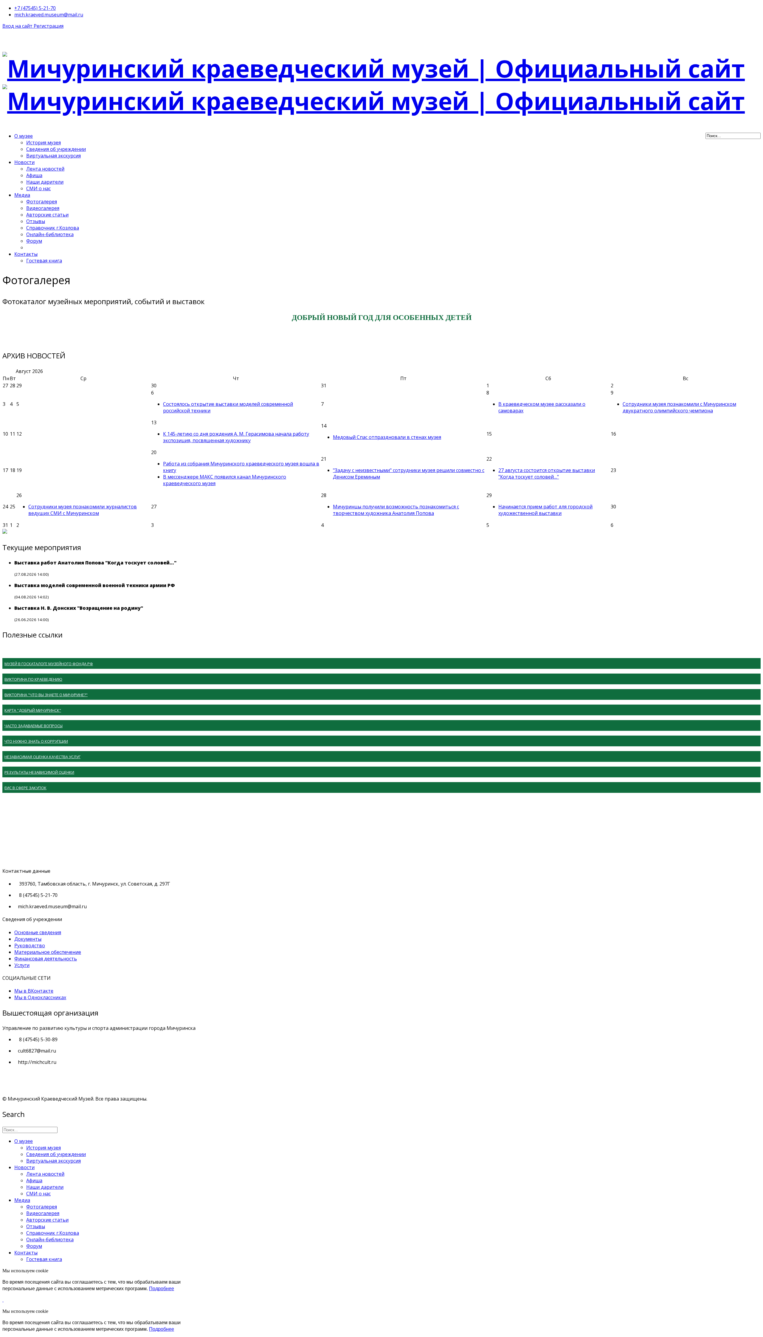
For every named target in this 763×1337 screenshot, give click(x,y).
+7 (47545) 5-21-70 (35, 8)
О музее (23, 136)
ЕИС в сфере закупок (25, 787)
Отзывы (35, 221)
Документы (27, 939)
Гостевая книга (44, 260)
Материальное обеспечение (47, 952)
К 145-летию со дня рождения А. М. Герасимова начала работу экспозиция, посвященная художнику (236, 437)
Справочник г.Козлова (52, 228)
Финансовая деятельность (45, 958)
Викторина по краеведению (33, 679)
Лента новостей (45, 168)
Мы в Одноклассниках (40, 997)
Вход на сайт (18, 26)
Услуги (22, 965)
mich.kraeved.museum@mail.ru (48, 14)
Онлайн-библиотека (50, 234)
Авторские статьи (47, 214)
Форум (34, 241)
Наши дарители (44, 182)
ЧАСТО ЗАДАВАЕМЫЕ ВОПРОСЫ (33, 725)
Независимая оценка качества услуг (42, 756)
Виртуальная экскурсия (53, 155)
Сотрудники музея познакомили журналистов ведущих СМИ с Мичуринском (82, 509)
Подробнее (161, 1288)
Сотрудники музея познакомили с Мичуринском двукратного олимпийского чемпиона (679, 407)
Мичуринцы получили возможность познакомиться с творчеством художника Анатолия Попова (396, 509)
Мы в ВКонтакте (33, 991)
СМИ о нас (38, 188)
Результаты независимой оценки (39, 772)
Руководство (29, 945)
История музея (43, 142)
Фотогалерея (41, 201)
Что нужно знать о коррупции (36, 741)
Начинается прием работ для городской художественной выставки (545, 509)
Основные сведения (37, 932)
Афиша (34, 175)
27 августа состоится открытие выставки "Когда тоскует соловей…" (546, 473)
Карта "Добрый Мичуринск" (32, 710)
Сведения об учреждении (56, 149)
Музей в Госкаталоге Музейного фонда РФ (48, 663)
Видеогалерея (42, 208)
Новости (24, 162)
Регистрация (48, 26)
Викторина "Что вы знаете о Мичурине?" (46, 694)
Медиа (22, 195)
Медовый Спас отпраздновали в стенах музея (387, 437)
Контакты (26, 254)
